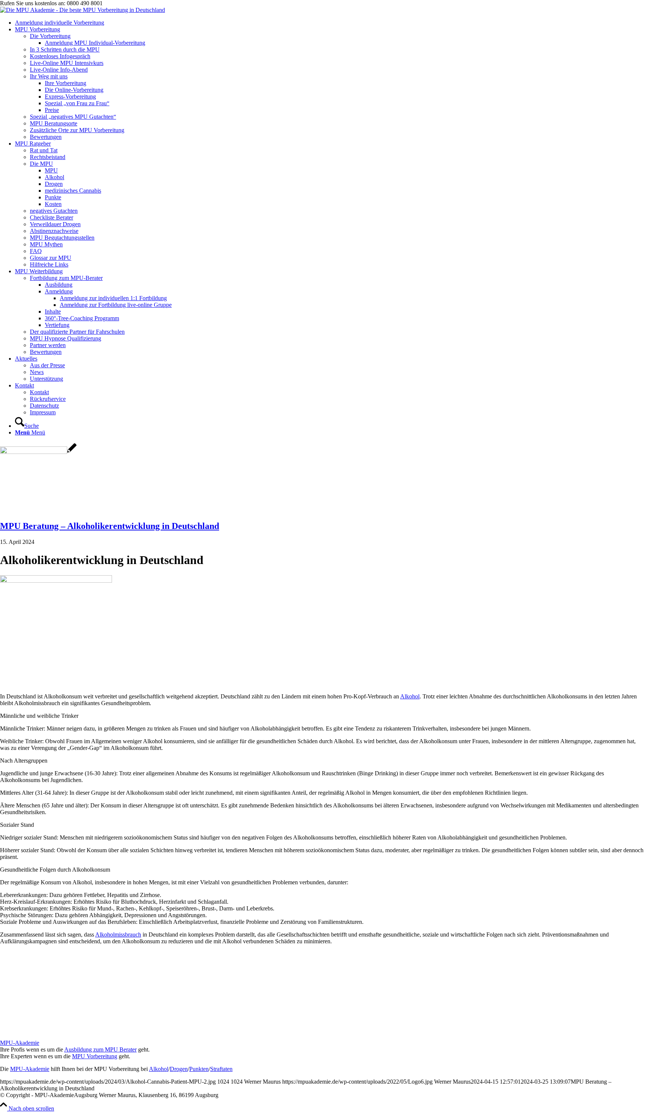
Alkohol (410, 696)
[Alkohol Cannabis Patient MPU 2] (38, 452)
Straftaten (221, 1069)
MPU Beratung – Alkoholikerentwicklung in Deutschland (109, 526)
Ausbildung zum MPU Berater (100, 1049)
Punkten (199, 1069)
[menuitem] (330, 22)
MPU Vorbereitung (94, 1056)
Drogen (179, 1069)
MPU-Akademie (19, 1043)
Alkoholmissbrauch (118, 934)
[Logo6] (82, 10)
